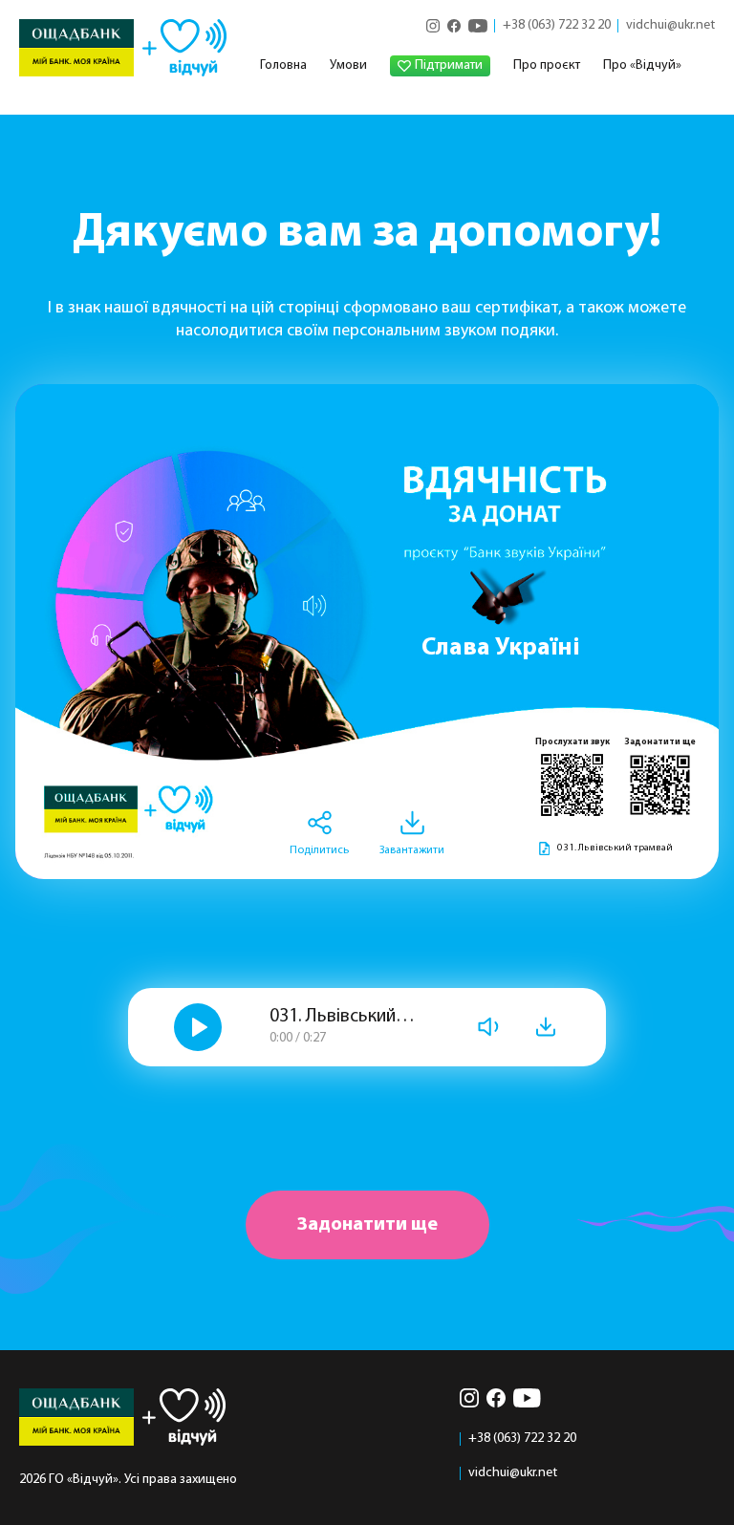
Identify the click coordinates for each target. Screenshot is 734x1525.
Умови (348, 65)
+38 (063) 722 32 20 (557, 25)
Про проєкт (546, 65)
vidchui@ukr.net (670, 25)
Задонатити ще (367, 1225)
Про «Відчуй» (642, 65)
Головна (283, 65)
